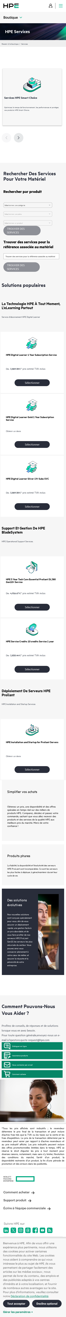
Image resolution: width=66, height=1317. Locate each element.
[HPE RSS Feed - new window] (49, 1230)
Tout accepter (16, 1303)
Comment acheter (19, 1074)
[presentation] (18, 138)
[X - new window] (13, 1230)
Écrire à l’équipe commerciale (24, 1208)
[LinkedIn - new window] (6, 1230)
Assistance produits (20, 1055)
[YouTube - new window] (42, 1230)
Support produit (14, 1200)
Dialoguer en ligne (19, 1046)
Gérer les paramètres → (18, 1312)
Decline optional (46, 1303)
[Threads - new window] (28, 1230)
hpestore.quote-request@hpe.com (29, 1040)
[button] (21, 267)
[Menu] (61, 5)
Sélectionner (32, 382)
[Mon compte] (51, 5)
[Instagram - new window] (20, 1230)
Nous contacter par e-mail (22, 1064)
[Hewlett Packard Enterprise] (11, 5)
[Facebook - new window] (35, 1230)
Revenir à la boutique (10, 43)
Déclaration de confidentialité (29, 1296)
